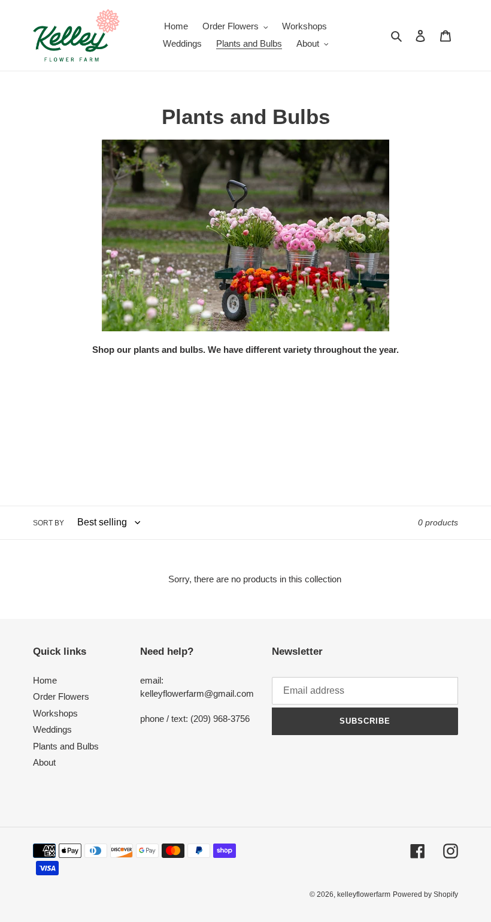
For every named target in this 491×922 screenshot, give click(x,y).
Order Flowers (61, 696)
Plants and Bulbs (66, 746)
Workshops (55, 713)
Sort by (48, 523)
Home (45, 680)
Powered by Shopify (425, 894)
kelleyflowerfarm (363, 894)
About (44, 762)
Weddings (52, 729)
